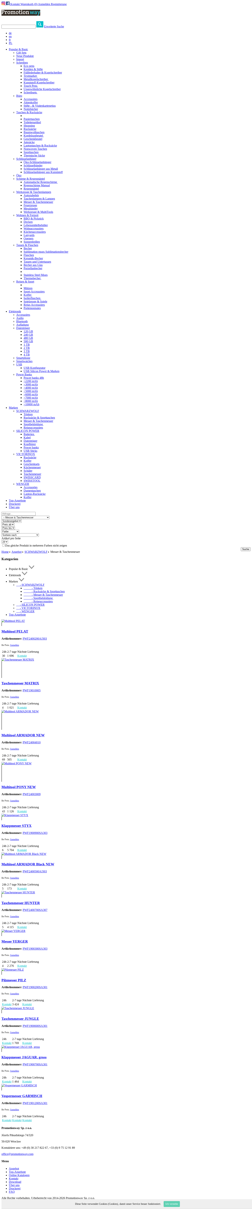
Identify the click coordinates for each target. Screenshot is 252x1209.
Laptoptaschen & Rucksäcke (40, 145)
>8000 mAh (31, 401)
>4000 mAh (31, 387)
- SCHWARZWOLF (30, 584)
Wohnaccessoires (34, 228)
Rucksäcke (30, 129)
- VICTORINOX (28, 608)
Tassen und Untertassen (37, 261)
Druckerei (14, 503)
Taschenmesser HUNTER (20, 903)
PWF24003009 (32, 794)
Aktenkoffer (31, 102)
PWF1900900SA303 (35, 832)
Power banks (31, 447)
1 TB (27, 344)
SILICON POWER (27, 430)
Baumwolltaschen (34, 132)
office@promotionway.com (17, 1154)
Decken (28, 221)
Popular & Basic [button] (18, 49)
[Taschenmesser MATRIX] (17, 659)
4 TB (27, 354)
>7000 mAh (31, 397)
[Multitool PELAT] (13, 620)
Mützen (28, 288)
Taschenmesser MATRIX (20, 683)
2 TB (27, 347)
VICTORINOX (25, 454)
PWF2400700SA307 (35, 909)
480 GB (28, 338)
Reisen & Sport (25, 281)
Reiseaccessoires (33, 427)
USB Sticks (30, 450)
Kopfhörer (30, 444)
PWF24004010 (32, 742)
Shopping (29, 125)
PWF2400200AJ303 (35, 638)
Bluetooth (22, 321)
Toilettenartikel (32, 122)
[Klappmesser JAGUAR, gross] (20, 1046)
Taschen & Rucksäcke (29, 112)
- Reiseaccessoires (38, 601)
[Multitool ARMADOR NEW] (20, 711)
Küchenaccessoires (35, 231)
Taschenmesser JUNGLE (20, 1019)
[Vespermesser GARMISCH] (19, 1085)
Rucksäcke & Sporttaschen (39, 417)
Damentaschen (32, 490)
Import (20, 59)
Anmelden (44, 4)
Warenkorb (28, 4)
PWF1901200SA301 (35, 1103)
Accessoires (30, 99)
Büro (19, 95)
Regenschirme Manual (37, 185)
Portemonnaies (32, 308)
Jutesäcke (29, 142)
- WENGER (25, 611)
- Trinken (33, 588)
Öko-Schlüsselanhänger (37, 162)
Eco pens (29, 65)
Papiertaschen (32, 119)
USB (19, 364)
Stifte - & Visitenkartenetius (40, 105)
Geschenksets (31, 464)
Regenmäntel (31, 188)
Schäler (28, 470)
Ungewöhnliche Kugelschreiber (42, 89)
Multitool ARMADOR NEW (23, 735)
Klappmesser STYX (16, 826)
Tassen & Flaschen (27, 245)
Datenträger (23, 328)
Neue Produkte (25, 56)
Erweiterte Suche (54, 26)
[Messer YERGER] (13, 931)
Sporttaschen (31, 152)
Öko (18, 175)
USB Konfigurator (34, 367)
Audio (20, 318)
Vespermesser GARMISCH (21, 1096)
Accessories (30, 487)
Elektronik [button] (15, 311)
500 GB (28, 341)
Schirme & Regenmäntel (30, 178)
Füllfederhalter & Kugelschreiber (43, 72)
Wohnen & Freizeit (27, 215)
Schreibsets (30, 92)
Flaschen (29, 255)
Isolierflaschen (32, 298)
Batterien (29, 434)
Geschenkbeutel (33, 138)
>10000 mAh (31, 404)
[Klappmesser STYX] (14, 815)
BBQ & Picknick (34, 218)
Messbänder (31, 208)
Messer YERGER (14, 941)
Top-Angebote (17, 500)
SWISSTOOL (32, 480)
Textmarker (31, 75)
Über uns (14, 507)
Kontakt (15, 4)
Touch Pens (31, 85)
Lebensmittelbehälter (36, 225)
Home (5, 551)
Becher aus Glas (33, 265)
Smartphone (23, 357)
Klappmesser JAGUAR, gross (23, 1057)
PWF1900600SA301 (35, 1025)
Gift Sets (21, 52)
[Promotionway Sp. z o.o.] (20, 13)
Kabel (27, 437)
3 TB (27, 351)
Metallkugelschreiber (36, 79)
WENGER (22, 484)
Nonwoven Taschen (35, 148)
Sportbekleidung (34, 424)
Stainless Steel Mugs (36, 274)
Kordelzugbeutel (34, 135)
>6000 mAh (31, 394)
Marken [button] (13, 407)
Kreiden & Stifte (33, 69)
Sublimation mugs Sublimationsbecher (46, 251)
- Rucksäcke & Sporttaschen (44, 591)
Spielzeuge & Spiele (35, 301)
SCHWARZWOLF (27, 411)
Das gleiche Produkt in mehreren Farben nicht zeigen (36, 545)
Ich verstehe (171, 1204)
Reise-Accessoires (34, 304)
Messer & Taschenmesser (38, 201)
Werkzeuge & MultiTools (38, 211)
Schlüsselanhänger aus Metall (41, 168)
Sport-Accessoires (34, 291)
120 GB (28, 331)
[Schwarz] (1, 624)
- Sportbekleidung (38, 598)
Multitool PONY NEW (18, 787)
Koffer (28, 294)
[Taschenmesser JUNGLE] (17, 1008)
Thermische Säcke (34, 155)
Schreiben (22, 62)
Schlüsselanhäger (26, 158)
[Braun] (1, 973)
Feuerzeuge (30, 205)
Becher (28, 248)
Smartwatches (24, 361)
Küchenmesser (32, 467)
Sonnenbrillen (32, 241)
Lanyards (29, 235)
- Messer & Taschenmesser (43, 594)
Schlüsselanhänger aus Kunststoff (43, 172)
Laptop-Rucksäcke (35, 493)
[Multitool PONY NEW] (16, 763)
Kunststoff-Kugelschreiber (39, 82)
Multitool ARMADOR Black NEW (27, 864)
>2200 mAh (31, 381)
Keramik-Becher (33, 258)
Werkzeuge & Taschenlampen (33, 192)
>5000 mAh (31, 391)
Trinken (28, 414)
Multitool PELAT (14, 631)
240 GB (28, 334)
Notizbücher (31, 109)
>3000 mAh (31, 384)
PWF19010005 (32, 690)
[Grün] (1, 673)
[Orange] (1, 676)
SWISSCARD (32, 477)
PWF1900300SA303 (35, 948)
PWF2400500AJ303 (35, 871)
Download (15, 1181)
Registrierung (59, 4)
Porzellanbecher (33, 268)
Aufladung (22, 324)
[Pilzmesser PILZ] (12, 969)
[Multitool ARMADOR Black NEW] (23, 853)
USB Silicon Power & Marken (41, 371)
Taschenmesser (32, 474)
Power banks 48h (34, 377)
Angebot (16, 551)
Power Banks (24, 374)
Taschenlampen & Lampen (39, 198)
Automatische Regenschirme (41, 182)
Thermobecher (32, 278)
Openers (28, 238)
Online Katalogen (19, 1175)
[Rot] (1, 666)
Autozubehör (31, 195)
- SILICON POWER (30, 604)
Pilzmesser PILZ (13, 980)
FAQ (12, 1191)
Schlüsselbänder (33, 165)
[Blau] (1, 663)
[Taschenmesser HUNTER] (18, 892)
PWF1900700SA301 (35, 1064)
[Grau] (1, 669)
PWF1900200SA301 (35, 987)
